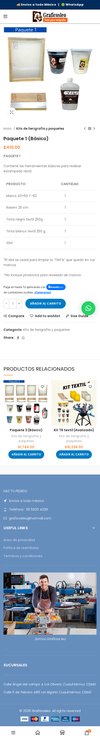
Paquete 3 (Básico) (26, 430)
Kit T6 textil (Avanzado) (74, 430)
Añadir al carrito (45, 303)
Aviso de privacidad (19, 540)
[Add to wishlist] (42, 387)
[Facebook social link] (18, 338)
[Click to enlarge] (11, 112)
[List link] (50, 500)
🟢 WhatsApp (72, 4)
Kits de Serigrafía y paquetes (40, 128)
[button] (26, 454)
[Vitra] (26, 470)
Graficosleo (41, 710)
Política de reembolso (21, 548)
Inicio (7, 128)
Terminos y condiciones (22, 556)
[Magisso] (73, 470)
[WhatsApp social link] (23, 338)
